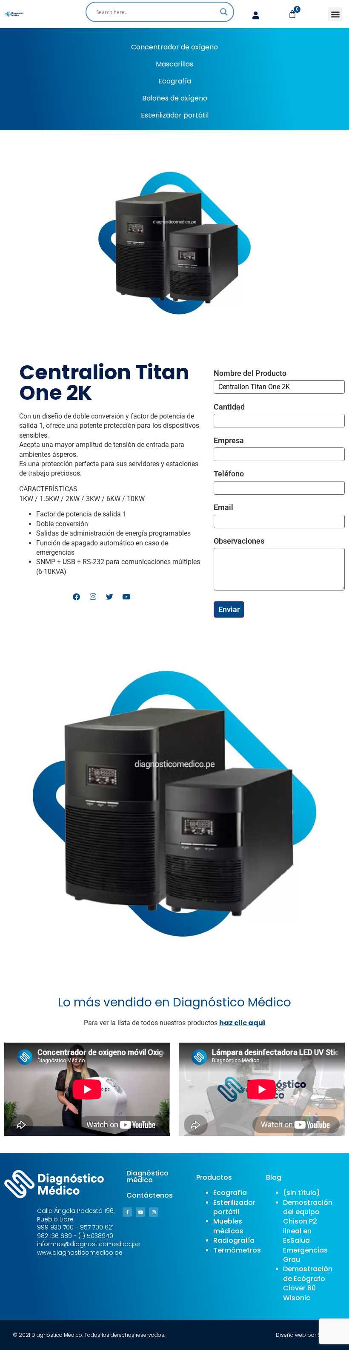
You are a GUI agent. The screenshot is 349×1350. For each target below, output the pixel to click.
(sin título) (301, 1193)
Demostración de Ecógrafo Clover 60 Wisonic (307, 1283)
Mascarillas (174, 64)
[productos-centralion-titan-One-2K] (174, 803)
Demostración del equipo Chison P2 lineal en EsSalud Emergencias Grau (307, 1231)
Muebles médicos (228, 1225)
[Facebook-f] (127, 1212)
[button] (335, 14)
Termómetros (237, 1250)
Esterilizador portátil (175, 115)
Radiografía (234, 1240)
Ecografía (174, 81)
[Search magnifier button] (224, 12)
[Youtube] (140, 1212)
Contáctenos (149, 1195)
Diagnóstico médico (147, 1176)
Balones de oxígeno (174, 98)
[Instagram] (153, 1212)
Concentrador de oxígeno (174, 47)
